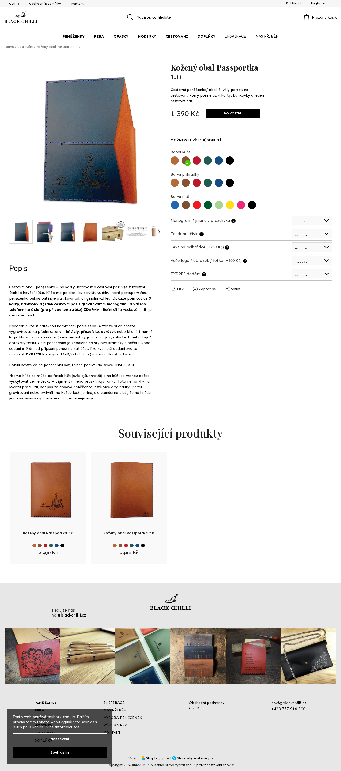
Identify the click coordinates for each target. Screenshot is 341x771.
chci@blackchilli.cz (289, 703)
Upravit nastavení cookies (214, 765)
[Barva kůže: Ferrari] (45, 545)
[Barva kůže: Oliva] (51, 545)
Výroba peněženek (123, 717)
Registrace (319, 3)
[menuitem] (73, 36)
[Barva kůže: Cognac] (34, 545)
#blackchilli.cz (72, 615)
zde (76, 727)
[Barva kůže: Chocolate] (40, 545)
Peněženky (45, 702)
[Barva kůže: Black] (62, 545)
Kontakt (77, 4)
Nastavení (59, 739)
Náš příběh (115, 710)
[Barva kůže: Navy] (57, 545)
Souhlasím (60, 752)
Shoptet (152, 758)
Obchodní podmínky (45, 4)
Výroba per (115, 725)
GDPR (14, 4)
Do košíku (233, 113)
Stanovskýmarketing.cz (195, 758)
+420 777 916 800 (288, 708)
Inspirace (114, 702)
